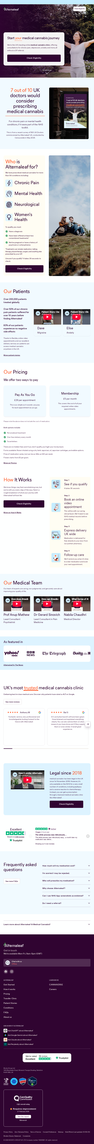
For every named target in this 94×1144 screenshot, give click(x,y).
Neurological (26, 204)
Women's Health (23, 217)
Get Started (9, 984)
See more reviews (13, 702)
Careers (52, 989)
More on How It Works (12, 512)
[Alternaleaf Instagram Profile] (11, 971)
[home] (11, 9)
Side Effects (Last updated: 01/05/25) (77, 1132)
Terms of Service (35, 1132)
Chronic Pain (26, 182)
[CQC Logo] (23, 1098)
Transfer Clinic (10, 998)
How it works (9, 989)
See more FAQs (12, 881)
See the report (23, 1117)
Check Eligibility (79, 9)
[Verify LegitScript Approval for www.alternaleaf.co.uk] (32, 1081)
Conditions (8, 1007)
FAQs (6, 1012)
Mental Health (28, 193)
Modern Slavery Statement (12, 1136)
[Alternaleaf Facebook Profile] (6, 971)
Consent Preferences (49, 1132)
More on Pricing (10, 463)
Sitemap (60, 1132)
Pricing (7, 994)
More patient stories (12, 355)
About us (8, 1017)
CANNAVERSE (56, 984)
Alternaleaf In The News (13, 665)
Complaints (26, 1136)
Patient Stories (10, 1003)
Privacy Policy (8, 1132)
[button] (89, 9)
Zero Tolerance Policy (22, 1132)
